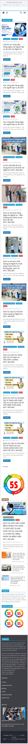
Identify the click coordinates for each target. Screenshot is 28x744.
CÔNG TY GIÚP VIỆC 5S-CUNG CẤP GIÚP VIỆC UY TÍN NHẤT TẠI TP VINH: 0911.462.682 (19, 568)
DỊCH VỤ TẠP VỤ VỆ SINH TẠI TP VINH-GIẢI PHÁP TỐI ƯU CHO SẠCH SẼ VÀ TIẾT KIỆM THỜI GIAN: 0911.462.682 (13, 402)
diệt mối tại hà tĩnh (14, 661)
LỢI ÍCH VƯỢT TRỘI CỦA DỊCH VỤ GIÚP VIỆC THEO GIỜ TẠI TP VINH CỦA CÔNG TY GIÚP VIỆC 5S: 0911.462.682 (19, 556)
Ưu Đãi (3, 691)
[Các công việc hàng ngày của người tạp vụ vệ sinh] (14, 70)
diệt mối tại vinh (8, 668)
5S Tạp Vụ (17, 41)
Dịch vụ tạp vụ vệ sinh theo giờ (10, 346)
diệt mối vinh (18, 668)
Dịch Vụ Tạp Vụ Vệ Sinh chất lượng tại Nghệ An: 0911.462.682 (13, 313)
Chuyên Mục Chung (7, 685)
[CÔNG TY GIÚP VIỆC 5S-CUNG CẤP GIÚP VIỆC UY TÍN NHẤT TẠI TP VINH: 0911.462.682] (6, 569)
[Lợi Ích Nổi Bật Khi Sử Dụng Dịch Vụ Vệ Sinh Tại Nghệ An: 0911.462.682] (14, 146)
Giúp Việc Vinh (5, 697)
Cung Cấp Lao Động (7, 694)
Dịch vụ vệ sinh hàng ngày (9, 157)
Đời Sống (4, 688)
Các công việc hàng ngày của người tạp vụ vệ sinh (13, 86)
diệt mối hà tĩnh (16, 663)
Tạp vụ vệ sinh (14, 38)
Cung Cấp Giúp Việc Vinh (8, 517)
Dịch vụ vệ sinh (7, 392)
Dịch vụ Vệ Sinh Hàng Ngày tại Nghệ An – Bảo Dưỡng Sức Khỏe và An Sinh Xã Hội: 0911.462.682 (13, 217)
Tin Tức (20, 38)
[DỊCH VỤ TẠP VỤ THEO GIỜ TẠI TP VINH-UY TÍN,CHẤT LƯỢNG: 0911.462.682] (14, 337)
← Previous (5, 466)
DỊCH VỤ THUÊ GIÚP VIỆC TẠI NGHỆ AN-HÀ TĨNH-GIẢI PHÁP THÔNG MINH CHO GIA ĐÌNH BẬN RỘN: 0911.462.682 (18, 580)
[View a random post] (24, 12)
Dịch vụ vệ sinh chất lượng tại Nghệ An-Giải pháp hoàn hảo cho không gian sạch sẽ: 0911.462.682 (12, 266)
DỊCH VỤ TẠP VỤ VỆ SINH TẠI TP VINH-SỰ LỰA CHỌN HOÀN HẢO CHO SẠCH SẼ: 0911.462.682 (13, 447)
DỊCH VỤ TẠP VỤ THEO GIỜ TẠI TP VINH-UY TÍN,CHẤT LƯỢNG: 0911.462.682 (12, 358)
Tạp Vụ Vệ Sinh (7, 38)
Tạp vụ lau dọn (7, 437)
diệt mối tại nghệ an (11, 664)
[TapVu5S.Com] (3, 12)
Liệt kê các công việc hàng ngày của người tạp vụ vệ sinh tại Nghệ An (13, 46)
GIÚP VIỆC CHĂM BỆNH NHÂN (9, 519)
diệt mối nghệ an (9, 666)
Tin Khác (4, 682)
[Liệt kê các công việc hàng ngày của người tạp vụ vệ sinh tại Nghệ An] (14, 30)
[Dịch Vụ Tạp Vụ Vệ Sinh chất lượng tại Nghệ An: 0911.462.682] (14, 292)
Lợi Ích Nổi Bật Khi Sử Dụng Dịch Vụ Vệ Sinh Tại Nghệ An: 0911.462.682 (13, 167)
